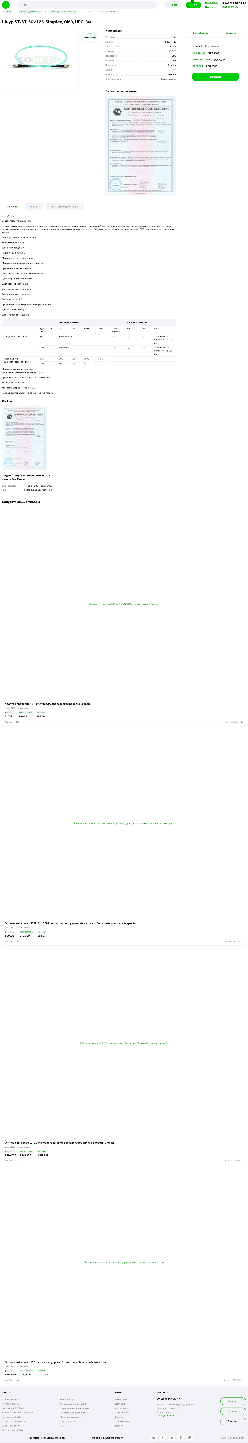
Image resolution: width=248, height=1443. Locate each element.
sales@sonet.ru (230, 6)
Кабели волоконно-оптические (17, 1412)
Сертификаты (200, 33)
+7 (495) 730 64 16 (234, 3)
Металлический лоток (71, 1417)
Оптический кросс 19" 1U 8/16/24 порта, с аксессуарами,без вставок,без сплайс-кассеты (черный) (70, 923)
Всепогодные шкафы (12, 1430)
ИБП (62, 1426)
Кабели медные (10, 1399)
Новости (119, 1426)
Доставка (230, 33)
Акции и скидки (122, 1412)
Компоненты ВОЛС (11, 1417)
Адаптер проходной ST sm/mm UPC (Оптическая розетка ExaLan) (48, 703)
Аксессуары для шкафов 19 (73, 1404)
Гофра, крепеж (67, 1421)
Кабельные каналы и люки (73, 1413)
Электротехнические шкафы (74, 1408)
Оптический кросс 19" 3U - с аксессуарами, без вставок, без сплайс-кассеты (55, 1362)
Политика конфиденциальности (46, 1437)
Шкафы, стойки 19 (11, 1426)
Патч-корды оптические (14, 1421)
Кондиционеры (67, 1399)
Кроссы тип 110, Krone (13, 1408)
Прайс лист (233, 1421)
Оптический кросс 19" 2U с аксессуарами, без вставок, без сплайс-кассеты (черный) (60, 1142)
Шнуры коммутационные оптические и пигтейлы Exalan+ (26, 477)
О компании (121, 1399)
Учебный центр (122, 1421)
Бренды (119, 1417)
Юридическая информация (107, 1437)
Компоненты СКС (10, 1404)
